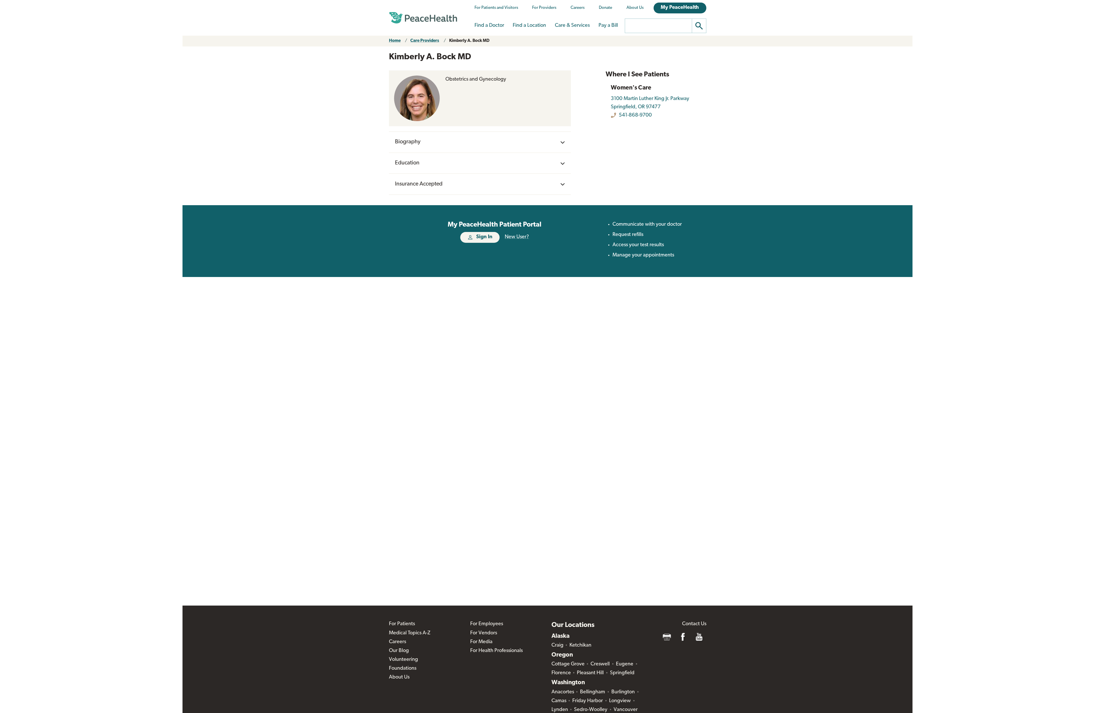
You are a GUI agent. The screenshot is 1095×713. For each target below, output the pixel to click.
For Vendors (483, 633)
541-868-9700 (635, 115)
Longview (620, 701)
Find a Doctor (489, 25)
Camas (558, 701)
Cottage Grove (568, 664)
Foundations (402, 668)
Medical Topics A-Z (409, 633)
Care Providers (424, 41)
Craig (557, 645)
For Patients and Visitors (496, 8)
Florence (561, 673)
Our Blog (399, 650)
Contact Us (694, 624)
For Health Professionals (496, 650)
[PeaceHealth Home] (423, 18)
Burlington (623, 692)
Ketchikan (580, 645)
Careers (578, 8)
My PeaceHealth (680, 7)
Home (395, 41)
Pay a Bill (608, 25)
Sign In (484, 237)
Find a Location (529, 25)
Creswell (600, 664)
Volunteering (403, 659)
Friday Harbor (587, 701)
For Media (481, 642)
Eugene (624, 664)
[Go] (699, 26)
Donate (605, 8)
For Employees (486, 624)
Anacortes (562, 692)
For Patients (402, 624)
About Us (635, 8)
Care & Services (572, 25)
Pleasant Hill (590, 673)
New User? (517, 237)
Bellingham (592, 692)
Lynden (559, 709)
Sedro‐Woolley (590, 709)
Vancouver (626, 709)
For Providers (544, 8)
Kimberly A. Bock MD (469, 41)
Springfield (622, 673)
